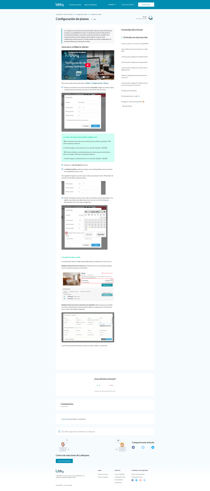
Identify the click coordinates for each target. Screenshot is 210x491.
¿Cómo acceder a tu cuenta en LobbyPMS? (134, 43)
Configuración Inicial (81, 14)
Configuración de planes (129, 91)
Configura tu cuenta (95, 14)
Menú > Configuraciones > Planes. (97, 83)
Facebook (133, 447)
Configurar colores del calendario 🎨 (132, 102)
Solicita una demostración (138, 474)
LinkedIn (152, 447)
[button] (99, 385)
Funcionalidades (119, 479)
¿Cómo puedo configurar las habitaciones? (134, 57)
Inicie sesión (65, 419)
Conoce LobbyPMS (119, 474)
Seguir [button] (95, 19)
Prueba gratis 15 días (136, 477)
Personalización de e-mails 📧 (130, 96)
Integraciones (118, 482)
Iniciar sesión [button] (146, 4)
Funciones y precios (75, 4)
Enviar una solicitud (128, 4)
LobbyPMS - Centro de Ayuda (64, 14)
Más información (127, 106)
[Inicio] (60, 4)
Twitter (143, 447)
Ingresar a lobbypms (90, 4)
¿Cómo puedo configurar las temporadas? (134, 62)
